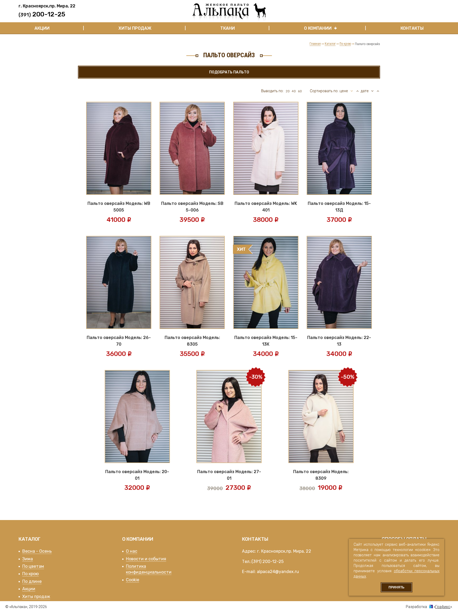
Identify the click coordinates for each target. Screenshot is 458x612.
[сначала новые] (372, 91)
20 (288, 91)
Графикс (442, 607)
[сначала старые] (377, 91)
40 (294, 91)
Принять (396, 587)
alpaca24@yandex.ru (278, 571)
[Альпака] (229, 12)
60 (300, 91)
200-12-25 (273, 561)
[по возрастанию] (357, 91)
